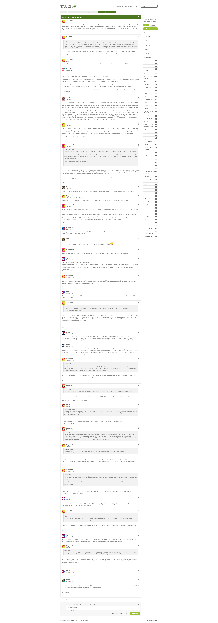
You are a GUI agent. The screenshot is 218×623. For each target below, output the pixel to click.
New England (151, 228)
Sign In (150, 1)
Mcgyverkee (69, 227)
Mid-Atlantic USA (151, 225)
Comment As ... (135, 613)
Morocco (151, 90)
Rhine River (151, 196)
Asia (150, 96)
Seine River (151, 202)
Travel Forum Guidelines (150, 69)
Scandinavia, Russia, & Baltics (151, 180)
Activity (136, 6)
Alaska (151, 219)
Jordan (151, 135)
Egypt (151, 132)
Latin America (150, 205)
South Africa (151, 87)
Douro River (151, 193)
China (151, 108)
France (151, 159)
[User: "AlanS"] (63, 239)
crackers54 (69, 68)
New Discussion (150, 28)
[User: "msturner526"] (63, 37)
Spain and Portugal (151, 184)
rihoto (68, 332)
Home (112, 613)
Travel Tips (150, 73)
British (68, 187)
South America (151, 214)
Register (155, 1)
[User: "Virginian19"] (63, 21)
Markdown (73, 610)
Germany (151, 162)
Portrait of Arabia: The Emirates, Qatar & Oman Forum (151, 139)
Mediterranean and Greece (151, 172)
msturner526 (70, 36)
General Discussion (150, 66)
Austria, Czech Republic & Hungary (151, 148)
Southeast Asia (151, 99)
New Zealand (151, 119)
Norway (151, 176)
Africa (150, 81)
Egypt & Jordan (150, 129)
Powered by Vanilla (152, 620)
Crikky (68, 258)
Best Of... (147, 49)
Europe (150, 144)
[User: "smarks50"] (63, 99)
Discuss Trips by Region (150, 77)
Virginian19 (69, 20)
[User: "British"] (63, 187)
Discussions (128, 6)
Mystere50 (69, 579)
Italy (151, 168)
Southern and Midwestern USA (151, 232)
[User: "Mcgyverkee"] (63, 228)
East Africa (151, 84)
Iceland (151, 165)
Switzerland (151, 187)
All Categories (147, 57)
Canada (150, 122)
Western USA (151, 236)
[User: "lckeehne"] (63, 386)
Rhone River (151, 199)
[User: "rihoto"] (63, 333)
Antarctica (150, 93)
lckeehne (69, 385)
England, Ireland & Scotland (151, 155)
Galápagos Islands (151, 211)
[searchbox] (149, 6)
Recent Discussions (148, 41)
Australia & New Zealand (150, 112)
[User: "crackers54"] (63, 69)
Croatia (151, 152)
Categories (120, 6)
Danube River (151, 190)
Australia (151, 116)
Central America (151, 208)
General (150, 60)
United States (150, 216)
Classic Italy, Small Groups (80, 22)
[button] (138, 17)
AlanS (68, 238)
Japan (151, 102)
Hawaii (151, 222)
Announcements (150, 63)
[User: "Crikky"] (63, 259)
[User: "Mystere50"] (63, 580)
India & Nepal (151, 105)
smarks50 (69, 98)
